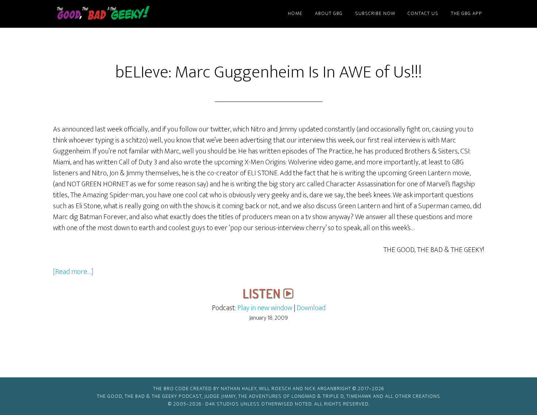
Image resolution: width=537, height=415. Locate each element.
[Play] (268, 297)
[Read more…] (73, 272)
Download (311, 308)
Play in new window (264, 308)
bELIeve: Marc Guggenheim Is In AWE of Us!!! (268, 72)
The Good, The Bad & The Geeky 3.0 (115, 14)
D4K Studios (222, 404)
